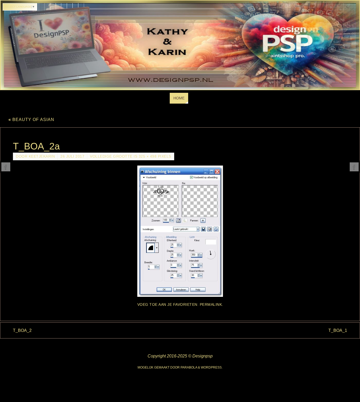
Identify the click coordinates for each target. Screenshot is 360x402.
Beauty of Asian (31, 119)
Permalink (211, 305)
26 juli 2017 (72, 156)
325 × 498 (148, 156)
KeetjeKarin (42, 156)
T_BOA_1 (337, 330)
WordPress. (211, 367)
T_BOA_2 (22, 330)
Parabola (189, 367)
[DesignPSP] (5, 166)
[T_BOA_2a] (180, 231)
